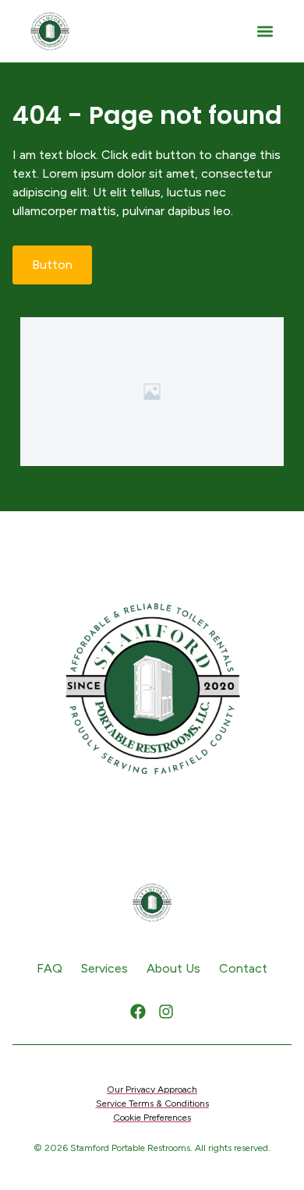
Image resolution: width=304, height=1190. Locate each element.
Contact (243, 968)
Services (104, 968)
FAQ (49, 968)
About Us (173, 968)
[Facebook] (138, 1011)
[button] (264, 31)
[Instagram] (166, 1011)
